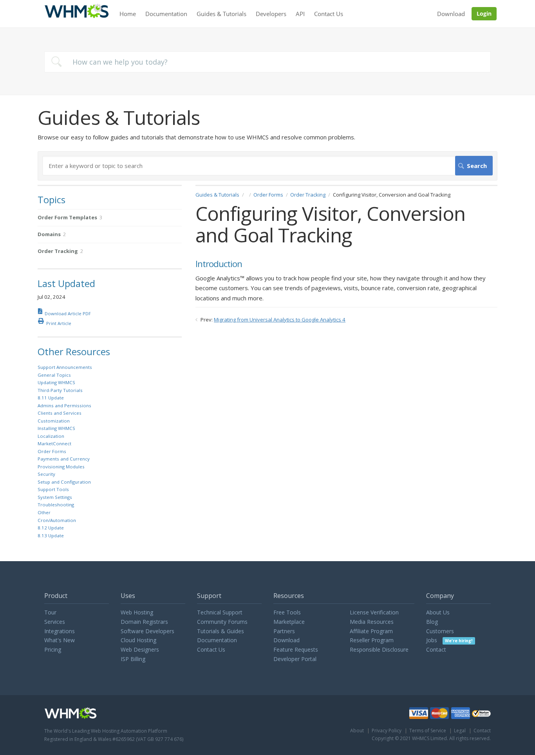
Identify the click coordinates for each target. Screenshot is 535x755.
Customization (54, 421)
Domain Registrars (144, 621)
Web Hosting (137, 612)
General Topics (54, 375)
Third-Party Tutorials (60, 390)
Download (451, 14)
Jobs (449, 640)
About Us (438, 612)
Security (46, 474)
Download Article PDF (68, 313)
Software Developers (147, 631)
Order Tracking (307, 194)
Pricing (52, 649)
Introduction (218, 264)
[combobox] (267, 61)
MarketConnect (54, 443)
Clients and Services (59, 413)
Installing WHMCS (56, 428)
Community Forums (222, 621)
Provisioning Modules (61, 467)
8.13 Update (51, 535)
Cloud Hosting (138, 640)
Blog (432, 621)
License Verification (374, 612)
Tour (50, 612)
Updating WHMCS (56, 382)
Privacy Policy (386, 730)
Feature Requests (295, 649)
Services (54, 621)
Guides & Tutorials (221, 14)
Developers (271, 14)
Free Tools (287, 612)
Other (44, 512)
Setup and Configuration (64, 482)
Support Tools (53, 489)
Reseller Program (372, 640)
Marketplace (289, 621)
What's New (59, 640)
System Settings (55, 497)
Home (127, 14)
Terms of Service (427, 730)
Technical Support (219, 612)
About (357, 730)
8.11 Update (51, 398)
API (300, 14)
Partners (284, 631)
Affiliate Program (371, 631)
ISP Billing (133, 659)
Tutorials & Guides (220, 631)
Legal (460, 730)
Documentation (166, 14)
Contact (436, 649)
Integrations (59, 631)
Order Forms (268, 194)
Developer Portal (294, 659)
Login (484, 13)
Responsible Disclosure (379, 649)
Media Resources (372, 621)
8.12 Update (51, 528)
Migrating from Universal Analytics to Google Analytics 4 (279, 319)
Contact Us (328, 14)
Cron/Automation (57, 520)
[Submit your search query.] (56, 62)
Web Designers (140, 649)
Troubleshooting (56, 505)
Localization (51, 436)
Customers (440, 631)
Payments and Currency (64, 459)
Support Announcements (65, 367)
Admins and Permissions (64, 405)
